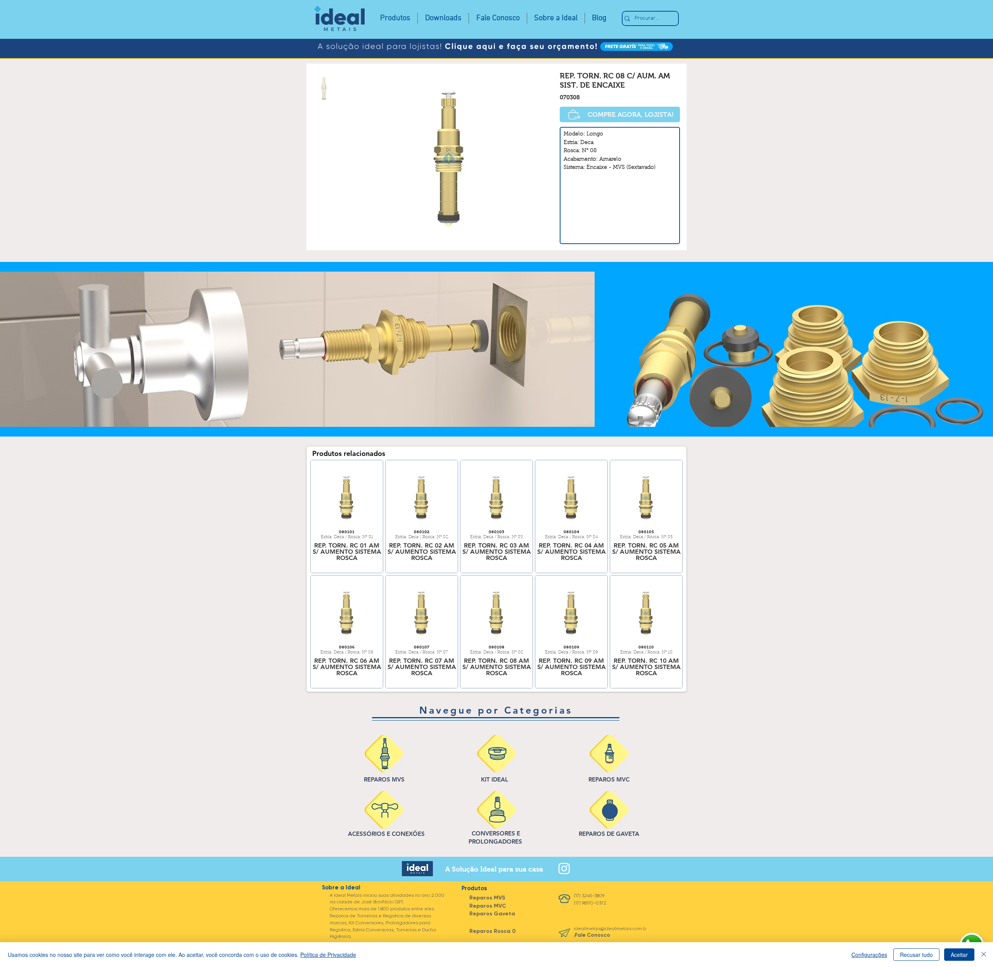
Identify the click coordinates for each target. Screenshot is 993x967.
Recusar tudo (916, 954)
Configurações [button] (869, 954)
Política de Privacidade (328, 954)
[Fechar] (983, 954)
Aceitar (959, 954)
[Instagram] (564, 868)
